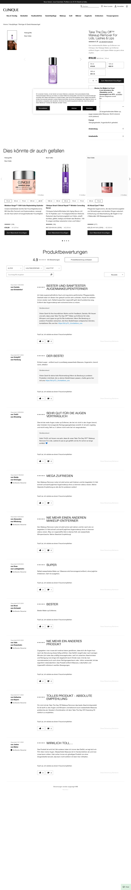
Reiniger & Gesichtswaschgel (29, 24)
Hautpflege (13, 24)
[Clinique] (11, 10)
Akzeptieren (89, 108)
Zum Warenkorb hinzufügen (111, 81)
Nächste (66, 789)
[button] (126, 887)
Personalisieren (43, 108)
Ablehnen (74, 108)
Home (5, 24)
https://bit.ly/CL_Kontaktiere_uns (70, 323)
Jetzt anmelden (119, 93)
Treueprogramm (112, 16)
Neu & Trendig (12, 16)
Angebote (88, 16)
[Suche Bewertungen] (51, 274)
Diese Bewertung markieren (109, 341)
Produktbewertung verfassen (81, 260)
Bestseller (24, 16)
